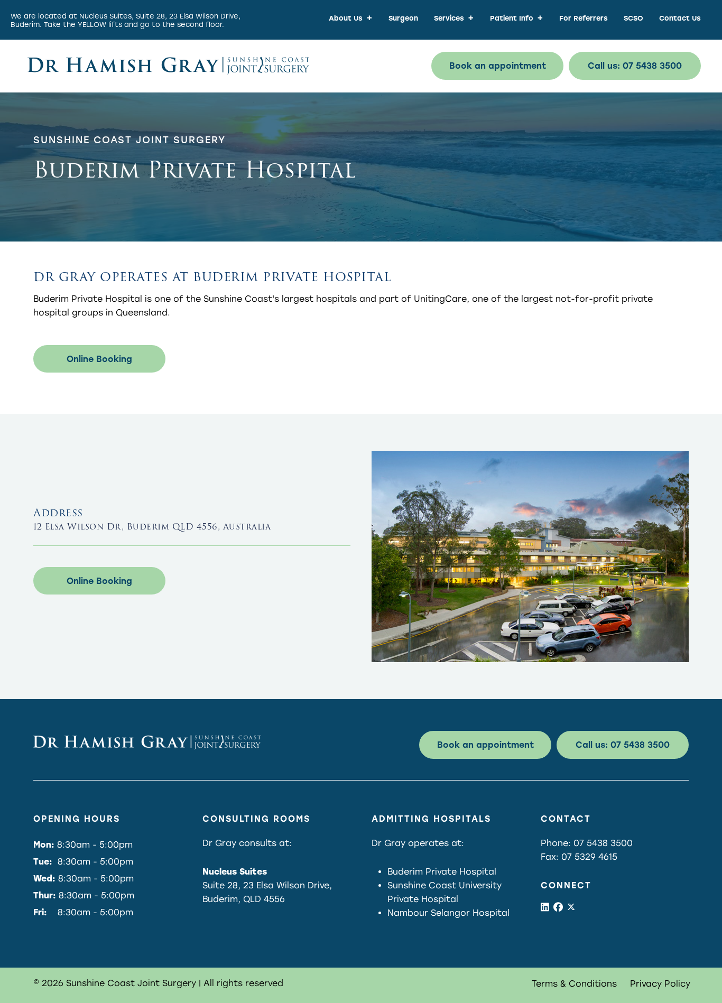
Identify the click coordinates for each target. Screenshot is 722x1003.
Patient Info (511, 18)
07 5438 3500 (603, 843)
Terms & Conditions (574, 984)
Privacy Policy (660, 984)
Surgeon (403, 18)
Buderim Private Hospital (441, 872)
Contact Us (680, 18)
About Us (346, 18)
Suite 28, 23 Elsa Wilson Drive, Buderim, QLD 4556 (267, 885)
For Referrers (583, 18)
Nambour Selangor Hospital (448, 913)
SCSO (633, 18)
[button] (497, 66)
